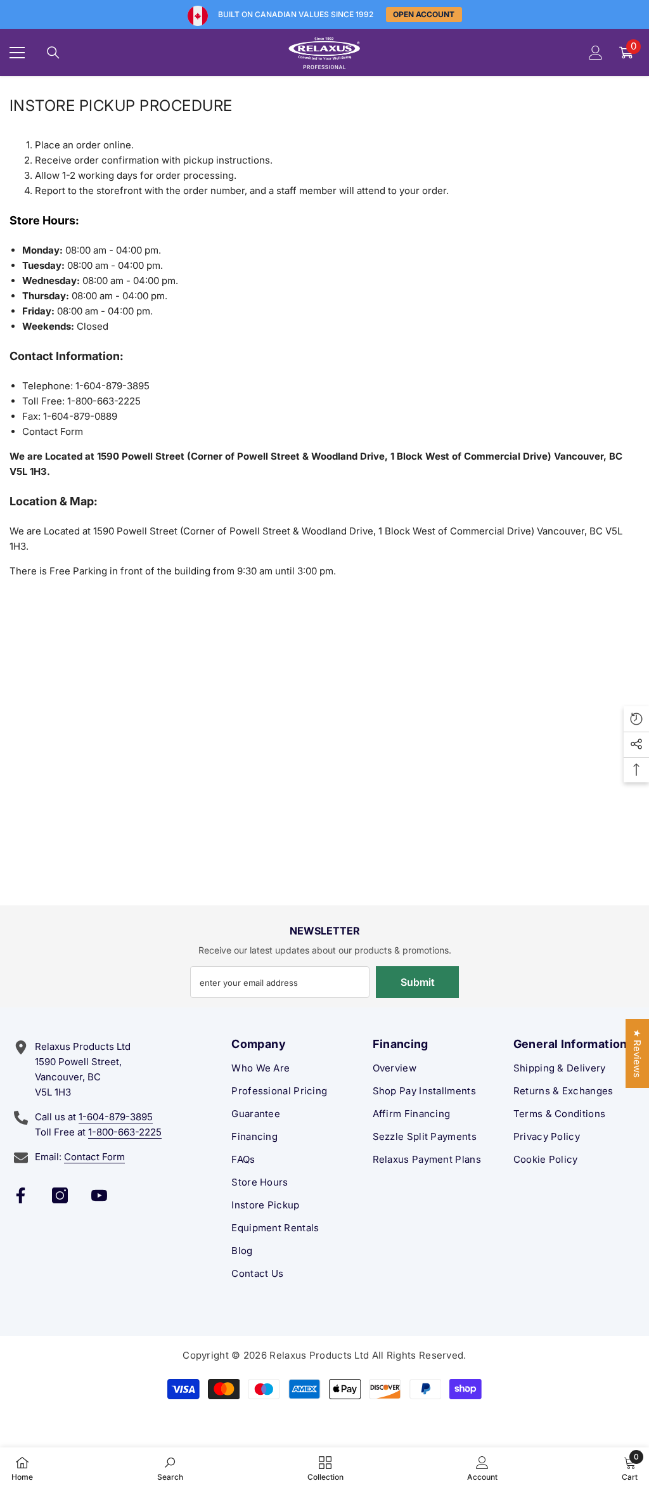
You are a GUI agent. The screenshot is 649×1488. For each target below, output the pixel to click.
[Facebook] (20, 1195)
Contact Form (52, 431)
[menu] (17, 52)
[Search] (53, 52)
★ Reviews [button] (637, 1053)
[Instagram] (60, 1195)
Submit (418, 982)
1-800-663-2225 (125, 1132)
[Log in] (596, 53)
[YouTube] (99, 1195)
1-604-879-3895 (116, 1117)
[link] (170, 1467)
